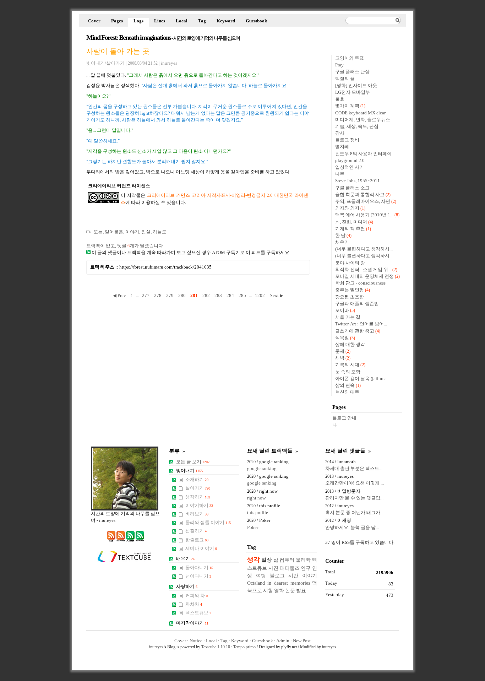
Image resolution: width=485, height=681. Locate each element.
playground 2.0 (350, 160)
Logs (138, 20)
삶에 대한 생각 (350, 344)
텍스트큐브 (198, 612)
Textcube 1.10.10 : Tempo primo (228, 647)
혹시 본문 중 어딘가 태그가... (354, 512)
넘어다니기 (198, 576)
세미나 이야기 (201, 548)
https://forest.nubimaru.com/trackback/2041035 (165, 267)
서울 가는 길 (347, 317)
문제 (339, 351)
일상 (266, 560)
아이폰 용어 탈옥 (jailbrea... (362, 378)
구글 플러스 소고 (352, 187)
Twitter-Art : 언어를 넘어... (361, 323)
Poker (252, 527)
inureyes (156, 647)
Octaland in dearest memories (278, 583)
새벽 (339, 358)
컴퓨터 (286, 560)
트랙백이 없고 (100, 245)
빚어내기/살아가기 (105, 63)
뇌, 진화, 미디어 (351, 222)
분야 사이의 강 (350, 262)
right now (256, 498)
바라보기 (196, 514)
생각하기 (197, 496)
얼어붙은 (114, 231)
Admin (282, 640)
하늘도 (160, 231)
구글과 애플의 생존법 (357, 303)
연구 (306, 568)
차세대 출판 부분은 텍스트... (353, 468)
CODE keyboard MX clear (360, 112)
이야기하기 (199, 505)
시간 (293, 575)
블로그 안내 (344, 418)
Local (181, 20)
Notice (196, 640)
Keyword (226, 20)
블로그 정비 (347, 139)
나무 (339, 174)
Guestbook (256, 20)
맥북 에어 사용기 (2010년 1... (364, 214)
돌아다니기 (199, 567)
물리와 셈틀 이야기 (208, 522)
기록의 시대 (347, 364)
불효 (339, 99)
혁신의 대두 (347, 392)
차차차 (193, 604)
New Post (302, 640)
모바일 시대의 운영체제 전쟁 (364, 276)
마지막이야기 (192, 623)
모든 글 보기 (192, 461)
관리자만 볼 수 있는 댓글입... (354, 498)
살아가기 (197, 488)
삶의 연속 (345, 385)
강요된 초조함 (349, 296)
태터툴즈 (290, 568)
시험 (268, 590)
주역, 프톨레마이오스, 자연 (362, 201)
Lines (159, 20)
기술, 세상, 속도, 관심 (356, 126)
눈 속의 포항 (347, 371)
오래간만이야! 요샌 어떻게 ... (354, 483)
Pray (339, 65)
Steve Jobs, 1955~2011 (357, 180)
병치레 (342, 146)
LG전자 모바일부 (352, 92)
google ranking (262, 468)
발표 (301, 590)
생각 (253, 559)
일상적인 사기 (349, 167)
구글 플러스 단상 (352, 71)
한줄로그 (196, 539)
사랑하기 (186, 586)
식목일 (342, 337)
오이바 (342, 310)
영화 (279, 590)
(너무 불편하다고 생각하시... (364, 249)
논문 (290, 590)
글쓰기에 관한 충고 (354, 331)
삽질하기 (196, 531)
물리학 (303, 560)
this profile (257, 512)
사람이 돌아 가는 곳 (117, 51)
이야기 (132, 231)
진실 (146, 231)
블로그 (277, 575)
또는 (98, 231)
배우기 (185, 558)
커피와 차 (196, 595)
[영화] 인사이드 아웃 (356, 85)
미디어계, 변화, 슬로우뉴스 (362, 119)
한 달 (340, 235)
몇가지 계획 (347, 105)
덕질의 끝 (345, 78)
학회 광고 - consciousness (360, 283)
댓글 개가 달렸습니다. (140, 245)
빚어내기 (189, 470)
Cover (94, 20)
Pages (117, 20)
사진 (273, 568)
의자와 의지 (347, 208)
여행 (261, 575)
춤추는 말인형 (349, 289)
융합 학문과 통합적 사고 (360, 194)
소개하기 (196, 479)
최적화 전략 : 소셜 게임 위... (363, 269)
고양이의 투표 (349, 58)
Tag (202, 20)
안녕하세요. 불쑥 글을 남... (352, 527)
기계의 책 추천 (350, 228)
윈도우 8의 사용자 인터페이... (365, 153)
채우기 (342, 242)
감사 (339, 133)
